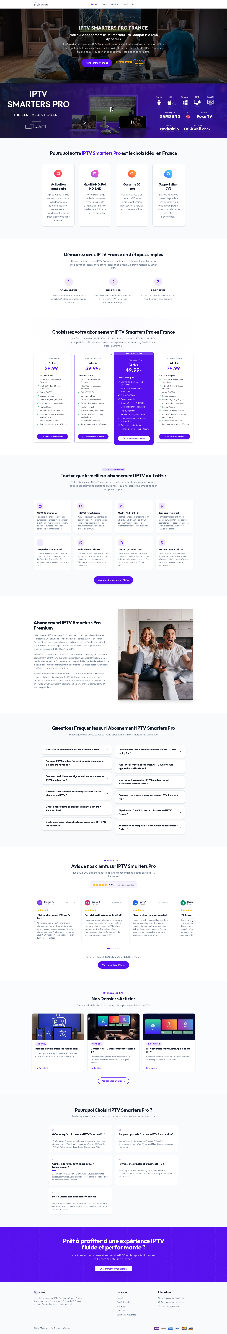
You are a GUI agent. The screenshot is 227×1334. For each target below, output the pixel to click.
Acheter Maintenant (97, 62)
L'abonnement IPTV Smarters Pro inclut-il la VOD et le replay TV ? (147, 751)
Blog (134, 4)
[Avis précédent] (34, 920)
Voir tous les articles (111, 1080)
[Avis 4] (115, 948)
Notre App (115, 4)
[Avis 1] (108, 948)
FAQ (126, 4)
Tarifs (104, 4)
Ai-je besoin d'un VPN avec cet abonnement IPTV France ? (145, 812)
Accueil (94, 4)
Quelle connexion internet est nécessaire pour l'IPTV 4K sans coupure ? (75, 823)
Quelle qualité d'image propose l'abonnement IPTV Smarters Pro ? (73, 808)
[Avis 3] (113, 948)
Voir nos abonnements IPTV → (113, 580)
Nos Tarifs (121, 1310)
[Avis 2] (111, 948)
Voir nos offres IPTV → (113, 965)
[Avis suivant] (192, 920)
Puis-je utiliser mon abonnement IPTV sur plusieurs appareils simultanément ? (145, 766)
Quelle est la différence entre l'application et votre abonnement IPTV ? (73, 793)
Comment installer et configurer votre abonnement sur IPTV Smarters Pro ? (75, 778)
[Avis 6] (119, 948)
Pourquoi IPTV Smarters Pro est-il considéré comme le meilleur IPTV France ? (74, 762)
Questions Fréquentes (126, 1315)
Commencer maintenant (115, 1268)
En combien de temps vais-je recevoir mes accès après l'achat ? (147, 827)
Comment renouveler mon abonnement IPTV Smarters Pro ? (148, 797)
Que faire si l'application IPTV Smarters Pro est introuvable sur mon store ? (143, 781)
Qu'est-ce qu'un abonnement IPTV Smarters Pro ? (72, 749)
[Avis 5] (117, 948)
